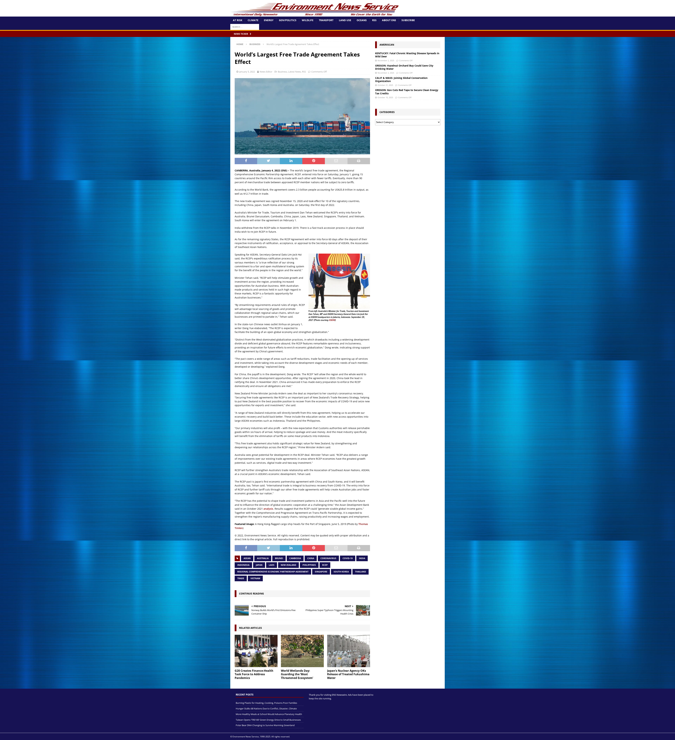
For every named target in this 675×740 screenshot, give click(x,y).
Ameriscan (387, 44)
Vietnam (255, 578)
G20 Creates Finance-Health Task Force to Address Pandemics (254, 674)
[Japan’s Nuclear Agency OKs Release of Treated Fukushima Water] (348, 651)
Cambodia (295, 558)
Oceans (362, 20)
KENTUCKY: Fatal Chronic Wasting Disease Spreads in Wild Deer (407, 55)
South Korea (341, 571)
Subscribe (408, 20)
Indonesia (243, 564)
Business (282, 71)
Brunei (279, 558)
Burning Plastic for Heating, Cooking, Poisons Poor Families (266, 702)
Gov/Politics (287, 20)
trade (240, 578)
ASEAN (332, 320)
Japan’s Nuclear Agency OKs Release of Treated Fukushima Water (348, 674)
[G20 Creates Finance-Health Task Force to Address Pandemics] (256, 651)
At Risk (237, 20)
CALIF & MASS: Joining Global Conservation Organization (401, 79)
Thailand (360, 571)
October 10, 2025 (385, 97)
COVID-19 (348, 558)
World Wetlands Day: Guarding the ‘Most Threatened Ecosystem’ (297, 674)
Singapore (321, 571)
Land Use (345, 20)
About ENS (389, 20)
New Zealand (288, 564)
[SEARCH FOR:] (244, 26)
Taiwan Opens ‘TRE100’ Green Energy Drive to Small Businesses (268, 719)
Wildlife (307, 20)
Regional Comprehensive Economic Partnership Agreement (272, 571)
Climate (253, 20)
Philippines (309, 564)
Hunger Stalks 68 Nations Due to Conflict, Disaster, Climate (266, 708)
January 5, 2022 (247, 71)
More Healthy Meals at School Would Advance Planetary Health (269, 714)
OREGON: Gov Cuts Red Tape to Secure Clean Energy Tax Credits (406, 91)
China (310, 558)
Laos (271, 564)
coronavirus (328, 558)
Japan (259, 564)
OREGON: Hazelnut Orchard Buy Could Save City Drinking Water (404, 67)
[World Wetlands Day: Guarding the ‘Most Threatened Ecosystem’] (302, 651)
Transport (326, 20)
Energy (269, 20)
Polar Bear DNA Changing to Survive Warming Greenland (265, 725)
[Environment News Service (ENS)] (315, 14)
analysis (268, 508)
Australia (263, 558)
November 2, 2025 (386, 60)
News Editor (266, 71)
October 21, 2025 (385, 85)
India (362, 558)
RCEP (325, 564)
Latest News (294, 71)
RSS (374, 20)
